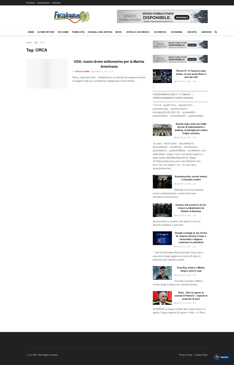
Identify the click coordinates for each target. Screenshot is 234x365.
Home (31, 31)
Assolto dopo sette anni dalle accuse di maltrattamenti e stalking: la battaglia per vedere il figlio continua (191, 128)
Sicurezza (160, 31)
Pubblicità (56, 2)
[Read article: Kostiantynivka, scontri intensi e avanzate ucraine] (162, 182)
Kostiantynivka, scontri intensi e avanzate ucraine (191, 178)
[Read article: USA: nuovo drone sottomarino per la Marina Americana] (47, 74)
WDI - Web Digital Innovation (45, 354)
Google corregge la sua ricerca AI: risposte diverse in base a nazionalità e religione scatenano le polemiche (191, 237)
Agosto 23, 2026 (183, 81)
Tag (35, 42)
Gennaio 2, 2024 (100, 71)
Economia (177, 31)
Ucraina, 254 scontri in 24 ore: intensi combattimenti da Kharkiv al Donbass (190, 208)
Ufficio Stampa (82, 71)
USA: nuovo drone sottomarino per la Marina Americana (109, 64)
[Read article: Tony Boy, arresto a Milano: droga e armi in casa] (162, 273)
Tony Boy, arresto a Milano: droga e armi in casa (191, 269)
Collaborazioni (43, 2)
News (118, 31)
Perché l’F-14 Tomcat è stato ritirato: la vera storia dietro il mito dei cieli (191, 74)
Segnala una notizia (100, 31)
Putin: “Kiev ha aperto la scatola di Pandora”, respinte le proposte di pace (191, 295)
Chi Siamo (30, 2)
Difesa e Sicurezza (138, 31)
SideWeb (206, 31)
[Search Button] (216, 32)
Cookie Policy (201, 354)
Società (192, 31)
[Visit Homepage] (72, 16)
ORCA (42, 42)
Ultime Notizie (45, 31)
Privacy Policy (185, 354)
